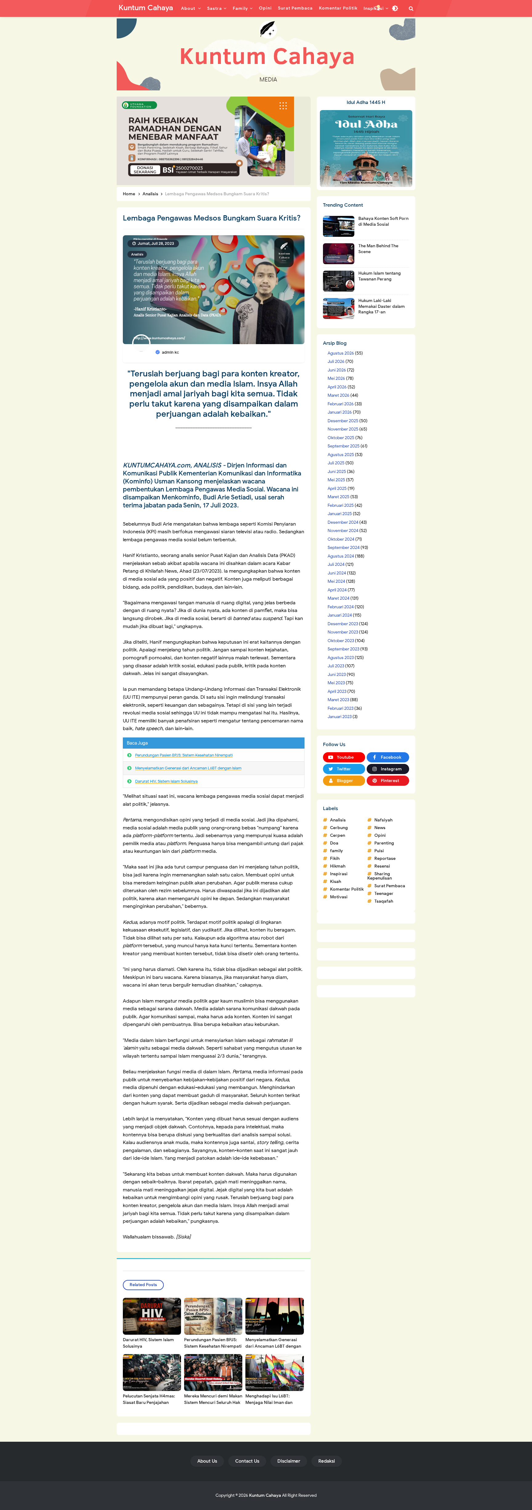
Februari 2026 (341, 404)
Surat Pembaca (389, 885)
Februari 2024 (341, 607)
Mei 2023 (336, 682)
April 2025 (337, 488)
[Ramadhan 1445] (366, 148)
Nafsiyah (383, 820)
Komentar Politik (347, 889)
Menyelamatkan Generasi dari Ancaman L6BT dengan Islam (188, 768)
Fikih (335, 858)
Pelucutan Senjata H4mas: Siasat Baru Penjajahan (149, 1399)
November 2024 (343, 530)
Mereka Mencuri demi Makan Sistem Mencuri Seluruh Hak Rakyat (213, 1402)
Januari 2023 (340, 716)
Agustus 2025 (341, 454)
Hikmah (337, 866)
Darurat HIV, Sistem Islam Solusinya (166, 781)
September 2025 (344, 446)
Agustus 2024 (341, 556)
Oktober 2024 (341, 539)
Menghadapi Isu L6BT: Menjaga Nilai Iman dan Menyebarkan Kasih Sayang (273, 1402)
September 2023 (343, 649)
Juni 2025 (337, 471)
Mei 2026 (336, 378)
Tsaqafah (383, 901)
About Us (207, 1461)
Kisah (335, 881)
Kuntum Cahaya (265, 1495)
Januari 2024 (340, 615)
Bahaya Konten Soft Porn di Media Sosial (383, 221)
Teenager (383, 893)
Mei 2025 (336, 480)
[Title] (266, 54)
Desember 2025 (343, 420)
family (336, 850)
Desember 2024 (343, 522)
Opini (380, 835)
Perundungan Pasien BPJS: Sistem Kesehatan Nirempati (184, 755)
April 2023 (337, 691)
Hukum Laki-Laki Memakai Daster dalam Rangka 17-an (381, 306)
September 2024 (344, 547)
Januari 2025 (340, 513)
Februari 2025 (341, 505)
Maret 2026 (338, 395)
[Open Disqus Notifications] (377, 8)
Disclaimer (288, 1461)
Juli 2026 (336, 361)
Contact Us (247, 1461)
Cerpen (337, 835)
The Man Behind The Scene (378, 248)
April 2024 (337, 590)
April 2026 (337, 387)
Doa (334, 843)
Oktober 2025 (341, 437)
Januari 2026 (340, 412)
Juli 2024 (336, 564)
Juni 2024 (337, 573)
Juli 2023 (336, 666)
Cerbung (339, 827)
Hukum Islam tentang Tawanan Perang (379, 276)
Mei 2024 (336, 581)
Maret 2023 (338, 699)
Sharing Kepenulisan (379, 876)
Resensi (382, 866)
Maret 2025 (338, 496)
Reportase (385, 858)
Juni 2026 (337, 370)
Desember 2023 (343, 623)
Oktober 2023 (341, 640)
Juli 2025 (336, 463)
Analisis (137, 254)
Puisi (379, 850)
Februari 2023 (340, 708)
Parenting (384, 843)
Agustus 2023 (341, 657)
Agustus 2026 (341, 353)
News (379, 827)
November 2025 (343, 429)
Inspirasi (339, 873)
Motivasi (339, 897)
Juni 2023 (337, 674)
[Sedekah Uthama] (205, 140)
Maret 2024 (338, 598)
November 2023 (343, 632)
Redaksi (326, 1461)
